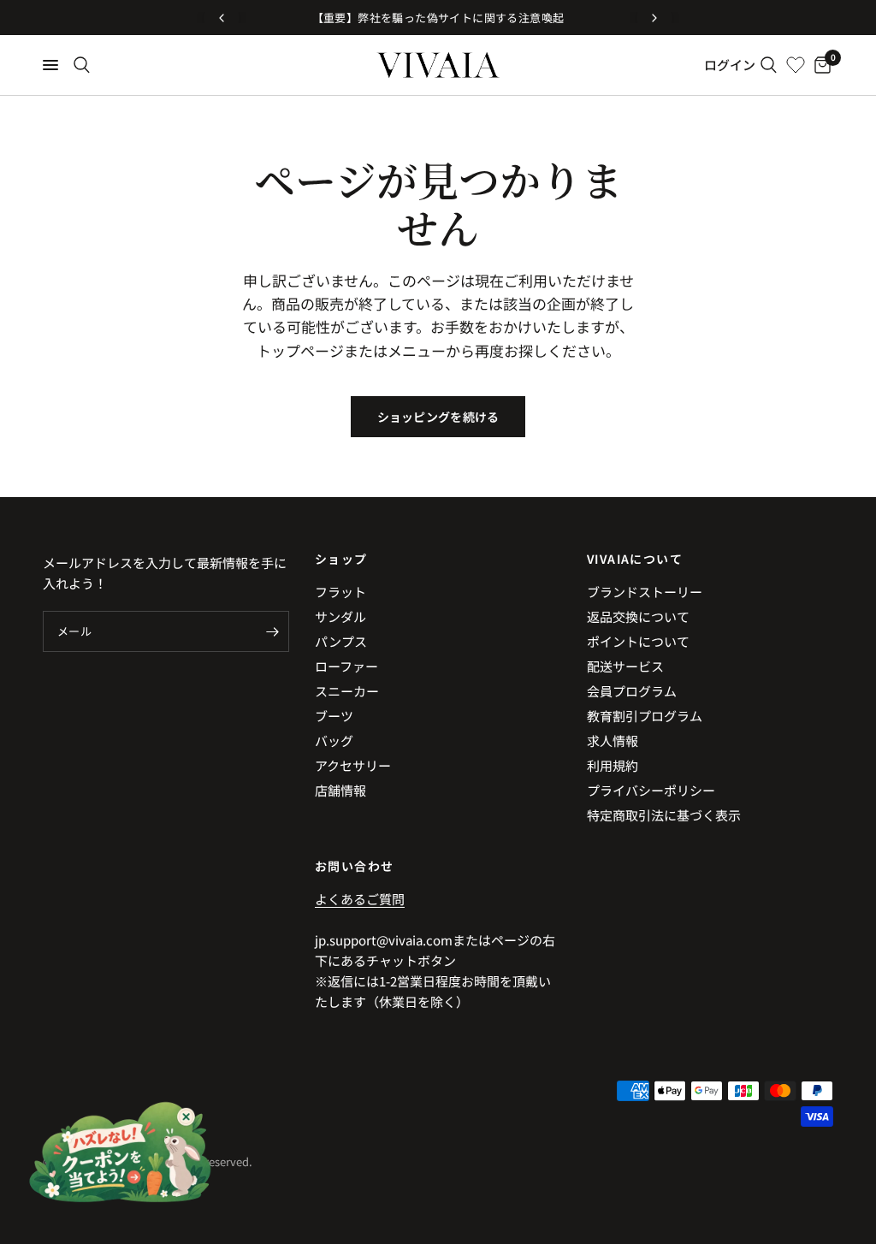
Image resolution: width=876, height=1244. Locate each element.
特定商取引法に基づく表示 (664, 815)
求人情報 (612, 740)
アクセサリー (353, 765)
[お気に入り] (795, 65)
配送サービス (625, 666)
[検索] (81, 65)
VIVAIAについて (635, 559)
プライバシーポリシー (651, 790)
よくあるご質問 (360, 899)
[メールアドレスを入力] (272, 631)
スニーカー (347, 691)
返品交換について (638, 616)
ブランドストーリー (644, 592)
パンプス (341, 641)
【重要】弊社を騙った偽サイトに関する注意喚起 (438, 17)
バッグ (334, 740)
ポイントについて (638, 641)
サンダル (340, 616)
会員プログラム (632, 691)
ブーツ (334, 716)
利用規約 (612, 765)
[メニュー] (50, 65)
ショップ (341, 559)
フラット (340, 592)
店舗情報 (340, 790)
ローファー (346, 666)
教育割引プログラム (644, 716)
